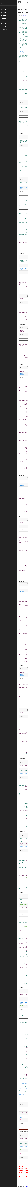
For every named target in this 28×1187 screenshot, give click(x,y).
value (20, 91)
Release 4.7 (3, 26)
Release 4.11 (4, 15)
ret (25, 218)
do (24, 1031)
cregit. (26, 1186)
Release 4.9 (3, 21)
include (22, 55)
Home (2, 7)
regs (25, 733)
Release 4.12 (4, 12)
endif (21, 1016)
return (25, 93)
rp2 (22, 943)
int (24, 76)
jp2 (21, 620)
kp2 (21, 406)
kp (24, 411)
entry (25, 538)
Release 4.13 (4, 9)
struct (24, 122)
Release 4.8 (3, 24)
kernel (24, 15)
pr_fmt (25, 51)
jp (24, 625)
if (24, 161)
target (25, 1027)
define (21, 51)
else (25, 1086)
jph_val (21, 71)
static (21, 69)
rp (24, 948)
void (24, 155)
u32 (24, 69)
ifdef (21, 684)
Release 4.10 (4, 18)
